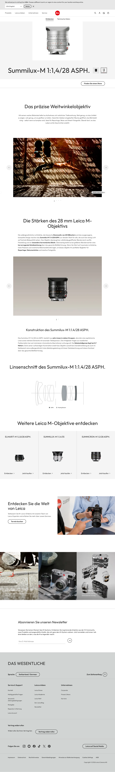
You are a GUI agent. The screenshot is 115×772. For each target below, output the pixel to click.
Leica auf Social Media (95, 746)
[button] (105, 674)
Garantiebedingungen (49, 757)
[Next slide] (103, 167)
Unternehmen (33, 13)
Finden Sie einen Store (93, 83)
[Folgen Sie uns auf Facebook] (34, 746)
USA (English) (10, 6)
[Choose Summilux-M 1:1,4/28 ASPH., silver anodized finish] (104, 70)
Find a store (104, 13)
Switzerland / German (28, 674)
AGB (97, 757)
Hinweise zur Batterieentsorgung (69, 757)
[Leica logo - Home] (57, 13)
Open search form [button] (95, 12)
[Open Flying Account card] (99, 12)
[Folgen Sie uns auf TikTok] (39, 746)
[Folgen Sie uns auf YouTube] (29, 746)
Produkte (8, 13)
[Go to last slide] (11, 167)
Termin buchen (17, 521)
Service (44, 13)
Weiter (27, 6)
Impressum (11, 757)
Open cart (108, 12)
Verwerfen (33, 6)
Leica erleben (20, 13)
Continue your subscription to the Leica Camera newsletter (70, 640)
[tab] (54, 201)
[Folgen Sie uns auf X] (44, 746)
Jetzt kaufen (27, 473)
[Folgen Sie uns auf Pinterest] (49, 746)
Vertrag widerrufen (46, 732)
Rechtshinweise (34, 757)
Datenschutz (22, 757)
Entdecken (8, 473)
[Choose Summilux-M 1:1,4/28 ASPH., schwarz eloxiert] (96, 70)
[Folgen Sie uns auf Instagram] (24, 746)
